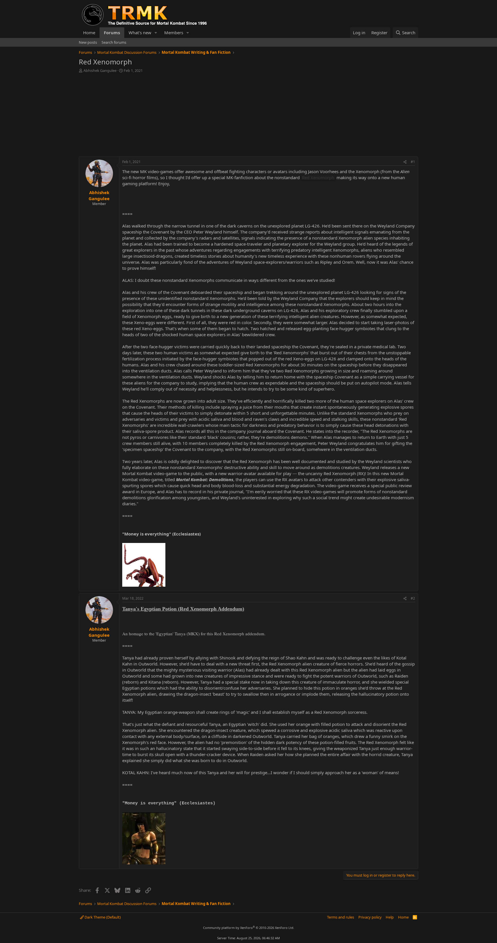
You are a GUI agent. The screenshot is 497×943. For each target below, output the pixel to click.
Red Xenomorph (318, 177)
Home (89, 32)
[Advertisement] (248, 116)
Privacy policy (370, 917)
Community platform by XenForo (248, 927)
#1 (413, 161)
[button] (156, 32)
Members (173, 32)
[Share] (405, 162)
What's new (140, 32)
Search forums (114, 42)
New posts (88, 42)
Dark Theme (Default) (102, 917)
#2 (413, 598)
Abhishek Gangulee (99, 70)
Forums (112, 32)
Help (390, 917)
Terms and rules (340, 917)
